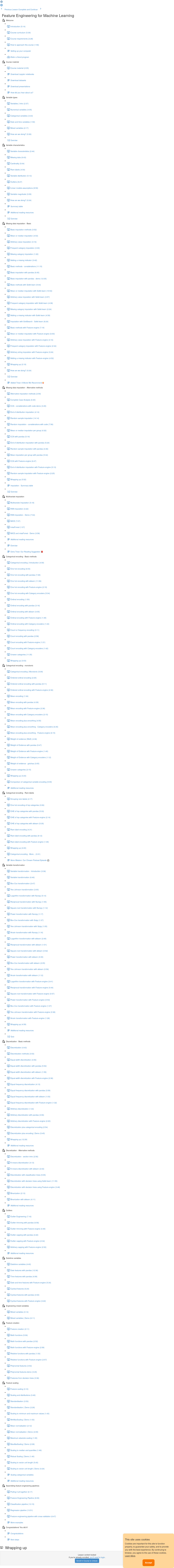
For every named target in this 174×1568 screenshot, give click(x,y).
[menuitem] (1, 6)
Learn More (130, 1555)
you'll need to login (97, 1557)
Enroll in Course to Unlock (87, 1560)
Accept (148, 1562)
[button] (1, 2)
